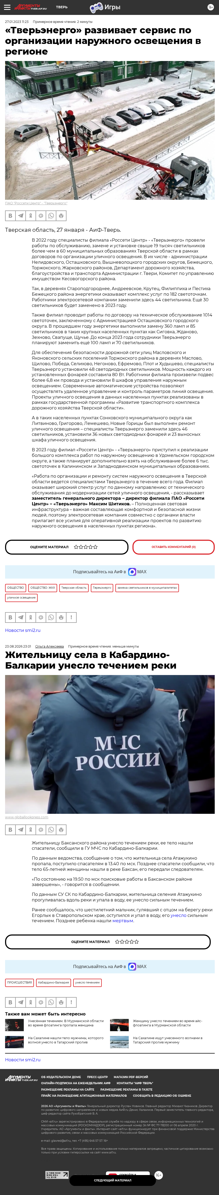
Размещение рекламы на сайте (67, 1089)
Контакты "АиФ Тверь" (135, 1083)
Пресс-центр (97, 1077)
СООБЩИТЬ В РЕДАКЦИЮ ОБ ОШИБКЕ (162, 1096)
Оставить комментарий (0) (174, 547)
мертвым (122, 920)
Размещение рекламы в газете (126, 1089)
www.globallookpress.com (26, 817)
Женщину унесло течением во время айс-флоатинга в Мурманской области (167, 1023)
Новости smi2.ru (23, 630)
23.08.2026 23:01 (18, 646)
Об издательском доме (61, 1077)
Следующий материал (112, 1180)
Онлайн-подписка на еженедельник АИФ (76, 1083)
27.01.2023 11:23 (17, 22)
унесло (178, 915)
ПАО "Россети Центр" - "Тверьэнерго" (36, 203)
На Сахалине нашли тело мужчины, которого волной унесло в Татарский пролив (66, 1040)
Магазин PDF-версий (131, 1077)
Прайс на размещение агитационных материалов (84, 1096)
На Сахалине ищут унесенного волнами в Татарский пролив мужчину (167, 1040)
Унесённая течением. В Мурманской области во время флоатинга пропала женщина (66, 1023)
